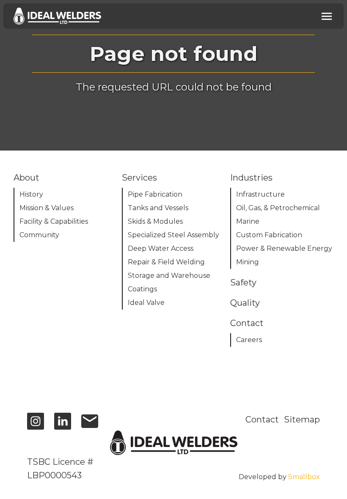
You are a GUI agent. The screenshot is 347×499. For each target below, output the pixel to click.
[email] (89, 425)
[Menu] (327, 16)
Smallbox (304, 477)
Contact (262, 419)
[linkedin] (62, 425)
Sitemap (302, 419)
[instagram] (35, 425)
